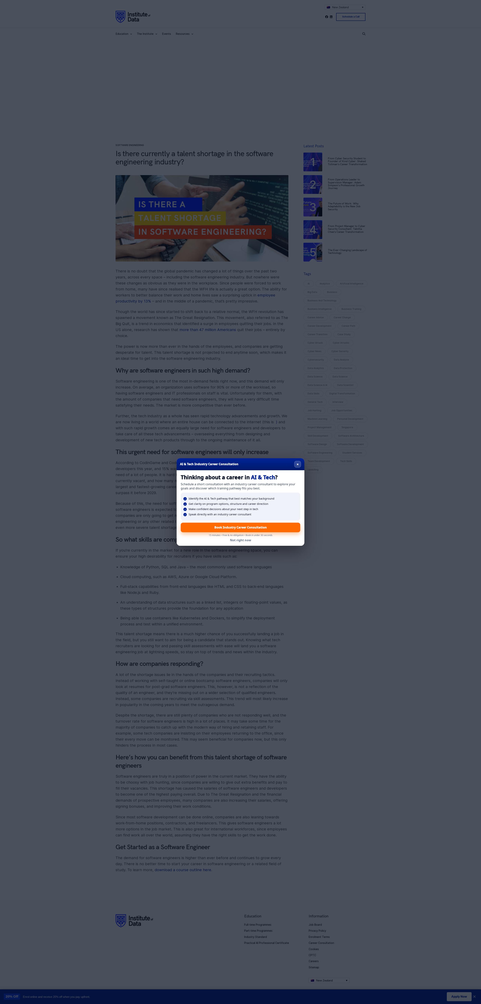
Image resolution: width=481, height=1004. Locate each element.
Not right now (240, 540)
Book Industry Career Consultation (240, 527)
